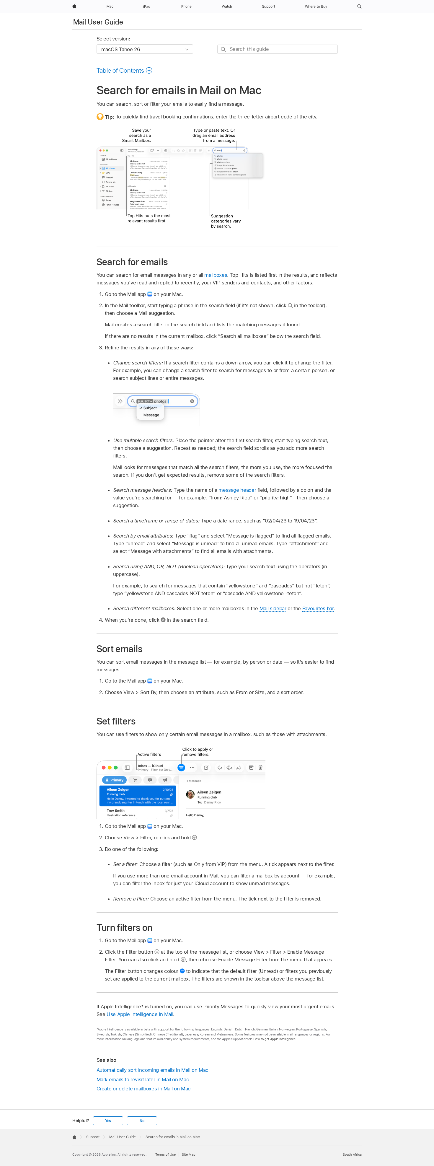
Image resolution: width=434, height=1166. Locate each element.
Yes (108, 1121)
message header (237, 490)
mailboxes (215, 275)
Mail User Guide (98, 22)
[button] (359, 6)
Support (92, 1137)
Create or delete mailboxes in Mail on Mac (144, 1089)
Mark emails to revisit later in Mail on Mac (143, 1079)
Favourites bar (318, 608)
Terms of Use (165, 1154)
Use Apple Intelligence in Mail (140, 1014)
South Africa (352, 1154)
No (142, 1121)
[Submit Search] (224, 49)
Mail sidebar (273, 608)
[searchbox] (277, 49)
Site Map (188, 1154)
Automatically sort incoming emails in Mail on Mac (153, 1070)
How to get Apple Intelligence (274, 1039)
